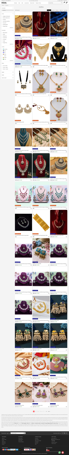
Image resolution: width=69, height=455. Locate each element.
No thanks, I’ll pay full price (37, 236)
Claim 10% (52, 232)
